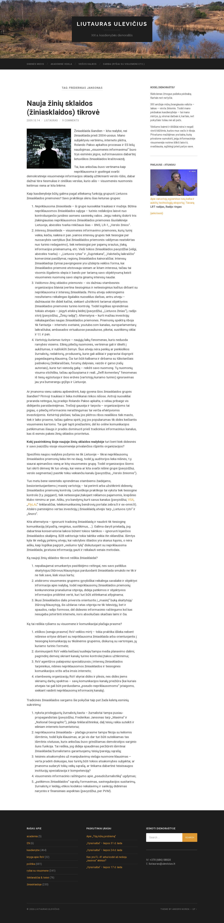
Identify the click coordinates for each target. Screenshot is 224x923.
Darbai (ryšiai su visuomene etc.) (124, 64)
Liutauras (51, 120)
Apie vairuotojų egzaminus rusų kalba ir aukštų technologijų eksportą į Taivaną (172, 200)
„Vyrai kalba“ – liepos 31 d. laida (104, 843)
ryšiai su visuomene (38, 870)
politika (31, 863)
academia (32, 836)
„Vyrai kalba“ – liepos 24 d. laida (104, 850)
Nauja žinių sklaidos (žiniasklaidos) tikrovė (63, 107)
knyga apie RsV (35, 857)
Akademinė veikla (61, 64)
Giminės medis (35, 64)
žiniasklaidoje (34, 884)
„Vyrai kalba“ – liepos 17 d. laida (104, 867)
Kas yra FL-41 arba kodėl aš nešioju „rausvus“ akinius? (106, 858)
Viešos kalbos (88, 64)
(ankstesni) (156, 213)
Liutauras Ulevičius (112, 24)
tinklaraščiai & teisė (38, 877)
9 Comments (70, 120)
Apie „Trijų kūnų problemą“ (101, 836)
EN (28, 843)
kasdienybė (33, 850)
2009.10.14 (33, 120)
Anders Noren (180, 909)
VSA (131, 500)
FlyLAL (32, 504)
